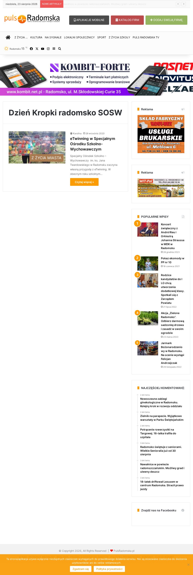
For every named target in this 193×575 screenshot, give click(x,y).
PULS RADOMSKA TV (146, 37)
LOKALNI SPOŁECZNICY (79, 37)
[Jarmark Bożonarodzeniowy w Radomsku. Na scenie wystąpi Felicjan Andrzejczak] (147, 348)
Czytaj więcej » (84, 182)
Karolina (77, 133)
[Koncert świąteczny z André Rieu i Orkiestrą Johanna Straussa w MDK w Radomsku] (147, 229)
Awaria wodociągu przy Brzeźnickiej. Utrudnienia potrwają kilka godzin (106, 3)
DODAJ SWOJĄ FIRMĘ (168, 20)
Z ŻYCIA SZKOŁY (119, 37)
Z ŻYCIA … (21, 37)
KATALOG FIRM (128, 20)
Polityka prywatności (109, 568)
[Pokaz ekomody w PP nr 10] (147, 263)
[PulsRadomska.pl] (32, 18)
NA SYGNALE (53, 37)
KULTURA (36, 37)
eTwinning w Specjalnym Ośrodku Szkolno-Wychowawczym (92, 143)
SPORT (101, 37)
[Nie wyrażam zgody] (188, 565)
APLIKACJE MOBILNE (90, 20)
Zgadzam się (81, 568)
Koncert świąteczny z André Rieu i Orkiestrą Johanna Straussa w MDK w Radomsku (172, 236)
